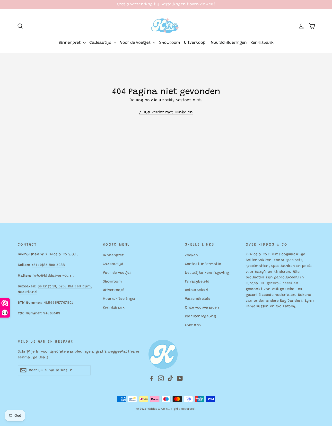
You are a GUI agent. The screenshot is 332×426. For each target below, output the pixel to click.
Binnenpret (70, 43)
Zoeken (191, 255)
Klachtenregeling (200, 316)
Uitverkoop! (195, 43)
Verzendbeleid (198, 299)
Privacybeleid (197, 282)
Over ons (193, 325)
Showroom (169, 43)
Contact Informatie (203, 264)
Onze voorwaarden (202, 308)
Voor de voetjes (136, 43)
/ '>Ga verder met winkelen (166, 112)
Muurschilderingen (229, 43)
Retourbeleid (196, 290)
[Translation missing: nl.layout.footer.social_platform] (151, 378)
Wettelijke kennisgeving (207, 273)
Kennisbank (262, 43)
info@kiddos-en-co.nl (53, 276)
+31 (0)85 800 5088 (48, 265)
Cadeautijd (101, 43)
